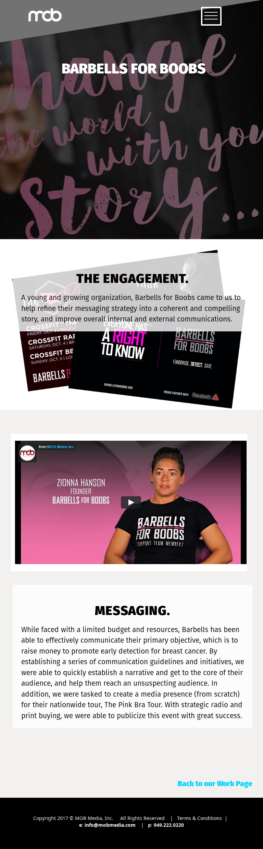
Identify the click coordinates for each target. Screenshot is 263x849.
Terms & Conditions (199, 818)
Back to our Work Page (215, 784)
